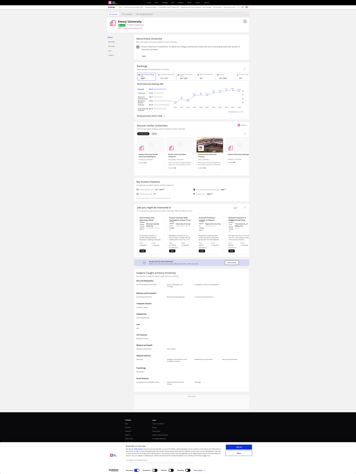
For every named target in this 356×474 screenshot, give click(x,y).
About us (127, 435)
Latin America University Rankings (233, 7)
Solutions (206, 3)
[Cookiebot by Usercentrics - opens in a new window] (114, 470)
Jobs (173, 3)
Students (180, 3)
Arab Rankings (207, 7)
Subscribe (128, 427)
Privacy (154, 427)
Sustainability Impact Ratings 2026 (169, 7)
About (110, 37)
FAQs (126, 424)
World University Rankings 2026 (133, 7)
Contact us (128, 431)
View (142, 251)
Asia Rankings (217, 7)
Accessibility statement (159, 439)
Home (149, 3)
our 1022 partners (137, 449)
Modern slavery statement (160, 435)
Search (242, 7)
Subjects (111, 55)
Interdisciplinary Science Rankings (191, 7)
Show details (198, 470)
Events (189, 3)
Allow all (239, 447)
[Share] (245, 21)
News (156, 3)
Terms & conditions (158, 424)
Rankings (165, 3)
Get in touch (231, 263)
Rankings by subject (151, 7)
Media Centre (129, 439)
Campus (197, 3)
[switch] (155, 470)
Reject (239, 453)
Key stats (111, 46)
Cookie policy (156, 431)
